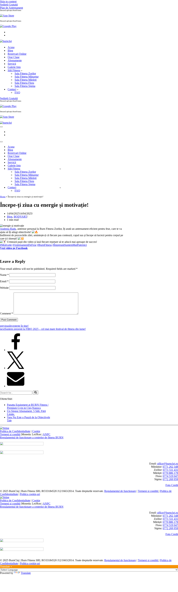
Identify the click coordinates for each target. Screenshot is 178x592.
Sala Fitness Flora (24, 82)
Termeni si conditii (10, 434)
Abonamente (15, 60)
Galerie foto (14, 67)
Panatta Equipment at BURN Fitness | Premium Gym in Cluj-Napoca (27, 406)
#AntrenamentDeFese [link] (25, 244)
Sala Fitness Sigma (25, 86)
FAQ (17, 92)
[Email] (15, 386)
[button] (21, 70)
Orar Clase (13, 57)
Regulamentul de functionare (120, 491)
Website (4, 287)
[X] (15, 367)
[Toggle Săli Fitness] (60, 168)
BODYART (20, 216)
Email (4, 281)
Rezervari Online (17, 53)
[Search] (35, 392)
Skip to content (8, 1)
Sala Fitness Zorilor (25, 73)
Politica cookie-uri (30, 494)
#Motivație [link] (6, 244)
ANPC (46, 434)
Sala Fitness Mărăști (26, 79)
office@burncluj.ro (167, 463)
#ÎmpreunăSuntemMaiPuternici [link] (69, 244)
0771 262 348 (170, 466)
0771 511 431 (170, 469)
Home (3, 196)
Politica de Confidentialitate (15, 431)
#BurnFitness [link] (44, 244)
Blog (10, 50)
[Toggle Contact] (60, 187)
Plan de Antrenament (11, 7)
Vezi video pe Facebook (14, 248)
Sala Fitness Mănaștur (27, 76)
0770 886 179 (170, 472)
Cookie (36, 431)
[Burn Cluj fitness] (6, 41)
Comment (6, 313)
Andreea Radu (8, 228)
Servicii (12, 63)
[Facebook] (15, 349)
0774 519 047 (170, 476)
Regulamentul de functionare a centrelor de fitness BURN (31, 437)
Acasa (11, 47)
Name (4, 274)
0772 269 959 (170, 479)
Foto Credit (171, 485)
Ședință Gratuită (9, 4)
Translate (26, 572)
